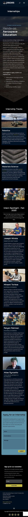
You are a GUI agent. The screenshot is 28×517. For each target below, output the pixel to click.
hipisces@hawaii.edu (7, 501)
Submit (22, 451)
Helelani (16, 134)
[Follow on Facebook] (10, 515)
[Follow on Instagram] (12, 515)
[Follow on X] (15, 515)
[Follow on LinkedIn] (18, 515)
